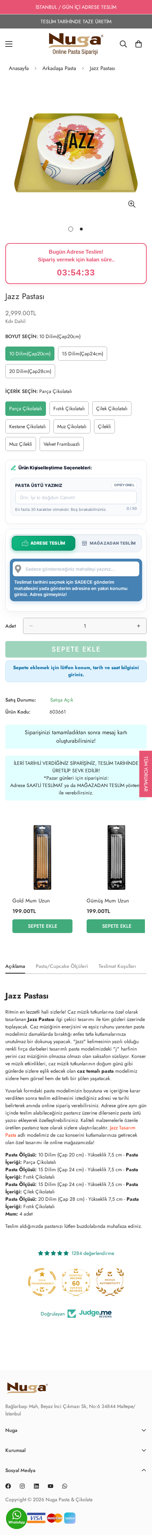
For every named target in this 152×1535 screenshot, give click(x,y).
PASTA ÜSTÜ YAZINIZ (38, 485)
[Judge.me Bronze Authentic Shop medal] (110, 1282)
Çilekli (106, 428)
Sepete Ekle (42, 926)
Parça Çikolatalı (27, 410)
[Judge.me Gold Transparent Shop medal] (42, 1282)
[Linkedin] (36, 1486)
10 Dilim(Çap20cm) (31, 355)
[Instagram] (22, 1486)
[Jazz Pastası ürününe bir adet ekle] (138, 626)
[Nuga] (76, 43)
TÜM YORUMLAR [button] (146, 773)
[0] (138, 44)
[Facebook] (8, 1486)
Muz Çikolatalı (73, 428)
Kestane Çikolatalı (29, 428)
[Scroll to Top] (139, 1521)
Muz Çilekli (22, 445)
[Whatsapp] (65, 1486)
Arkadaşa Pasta (59, 68)
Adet (10, 625)
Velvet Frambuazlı (63, 445)
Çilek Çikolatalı (113, 410)
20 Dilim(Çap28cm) (31, 373)
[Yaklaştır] (132, 204)
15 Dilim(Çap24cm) (84, 355)
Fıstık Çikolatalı (71, 410)
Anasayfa (19, 68)
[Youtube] (50, 1486)
